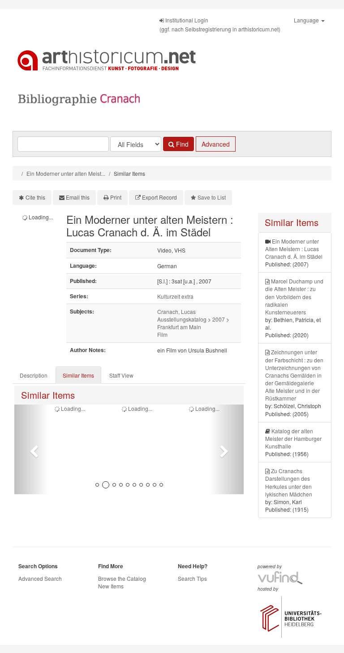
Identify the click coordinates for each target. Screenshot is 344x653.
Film (162, 334)
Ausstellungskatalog (181, 319)
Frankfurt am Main (179, 327)
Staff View (121, 375)
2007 (218, 319)
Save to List (212, 197)
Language (307, 20)
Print (115, 197)
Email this (78, 197)
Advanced (216, 143)
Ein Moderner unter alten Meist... (65, 173)
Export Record (159, 197)
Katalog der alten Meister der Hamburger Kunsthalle (293, 438)
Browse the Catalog (122, 578)
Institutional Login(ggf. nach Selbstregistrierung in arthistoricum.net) (219, 24)
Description (33, 375)
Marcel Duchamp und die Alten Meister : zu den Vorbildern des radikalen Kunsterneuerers (294, 296)
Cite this (35, 197)
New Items (111, 586)
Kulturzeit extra (175, 296)
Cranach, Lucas (176, 311)
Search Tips (192, 578)
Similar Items (78, 375)
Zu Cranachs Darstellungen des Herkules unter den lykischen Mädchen (288, 482)
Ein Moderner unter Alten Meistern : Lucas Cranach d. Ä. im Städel (293, 248)
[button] (31, 449)
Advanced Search (40, 578)
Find (181, 143)
